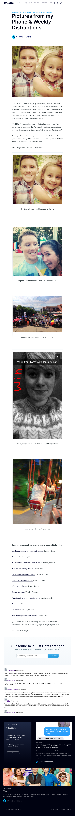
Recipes (44, 3)
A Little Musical (11, 728)
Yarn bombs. (16, 556)
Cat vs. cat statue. (18, 592)
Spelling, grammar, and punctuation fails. (27, 551)
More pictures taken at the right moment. (27, 562)
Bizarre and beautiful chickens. (23, 574)
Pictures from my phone (28, 12)
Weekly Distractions (45, 12)
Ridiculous (15, 12)
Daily (18, 3)
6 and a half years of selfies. (22, 580)
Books (24, 3)
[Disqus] (37, 690)
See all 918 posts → (13, 753)
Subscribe (67, 3)
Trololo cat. (16, 604)
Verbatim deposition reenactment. (24, 615)
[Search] (54, 3)
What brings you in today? (15, 745)
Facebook (62, 809)
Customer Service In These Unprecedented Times (15, 736)
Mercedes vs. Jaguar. (19, 586)
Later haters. (16, 609)
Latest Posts (54, 809)
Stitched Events (34, 3)
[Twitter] (61, 3)
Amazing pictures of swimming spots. (26, 598)
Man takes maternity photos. (22, 568)
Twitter (69, 809)
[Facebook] (57, 3)
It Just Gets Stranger (23, 36)
